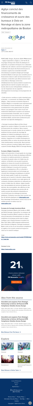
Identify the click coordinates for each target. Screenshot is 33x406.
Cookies (17, 401)
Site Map (22, 399)
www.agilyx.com (6, 203)
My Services (15, 386)
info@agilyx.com (24, 197)
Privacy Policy (20, 397)
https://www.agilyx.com (8, 249)
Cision (19, 403)
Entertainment (5, 365)
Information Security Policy (11, 399)
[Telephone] (26, 2)
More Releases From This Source (10, 332)
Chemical (3, 352)
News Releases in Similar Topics (10, 370)
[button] (16, 37)
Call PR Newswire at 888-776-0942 (16, 391)
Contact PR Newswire (16, 381)
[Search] (31, 2)
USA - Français (5, 32)
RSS (28, 399)
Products (16, 382)
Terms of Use (11, 397)
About (16, 384)
